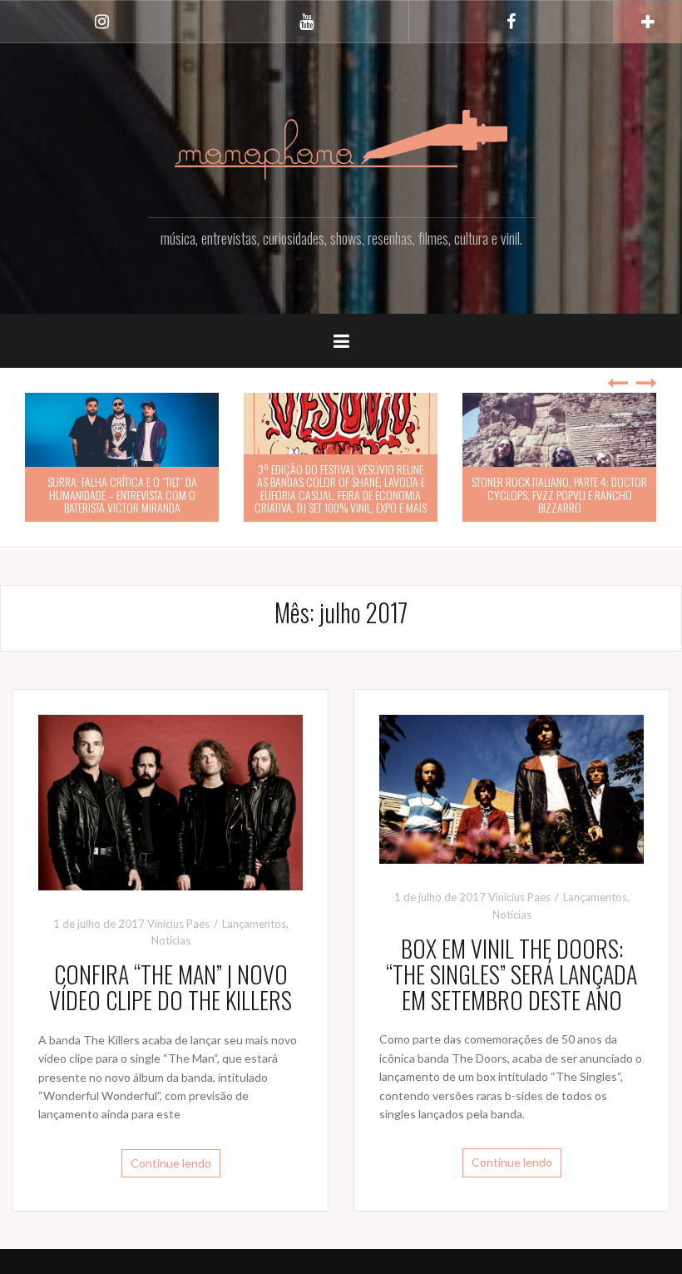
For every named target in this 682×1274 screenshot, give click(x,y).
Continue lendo (171, 1163)
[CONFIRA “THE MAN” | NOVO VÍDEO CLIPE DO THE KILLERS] (170, 801)
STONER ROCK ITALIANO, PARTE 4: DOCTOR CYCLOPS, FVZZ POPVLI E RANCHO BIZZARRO (559, 494)
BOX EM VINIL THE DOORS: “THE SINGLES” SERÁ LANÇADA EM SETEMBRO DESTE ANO (511, 974)
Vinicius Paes (178, 923)
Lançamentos (254, 923)
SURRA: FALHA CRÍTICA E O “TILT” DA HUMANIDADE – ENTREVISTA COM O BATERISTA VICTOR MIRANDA (122, 494)
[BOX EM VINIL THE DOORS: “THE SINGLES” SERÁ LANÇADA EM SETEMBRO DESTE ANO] (511, 788)
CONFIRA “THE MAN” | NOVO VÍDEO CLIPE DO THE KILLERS (170, 987)
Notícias (170, 940)
